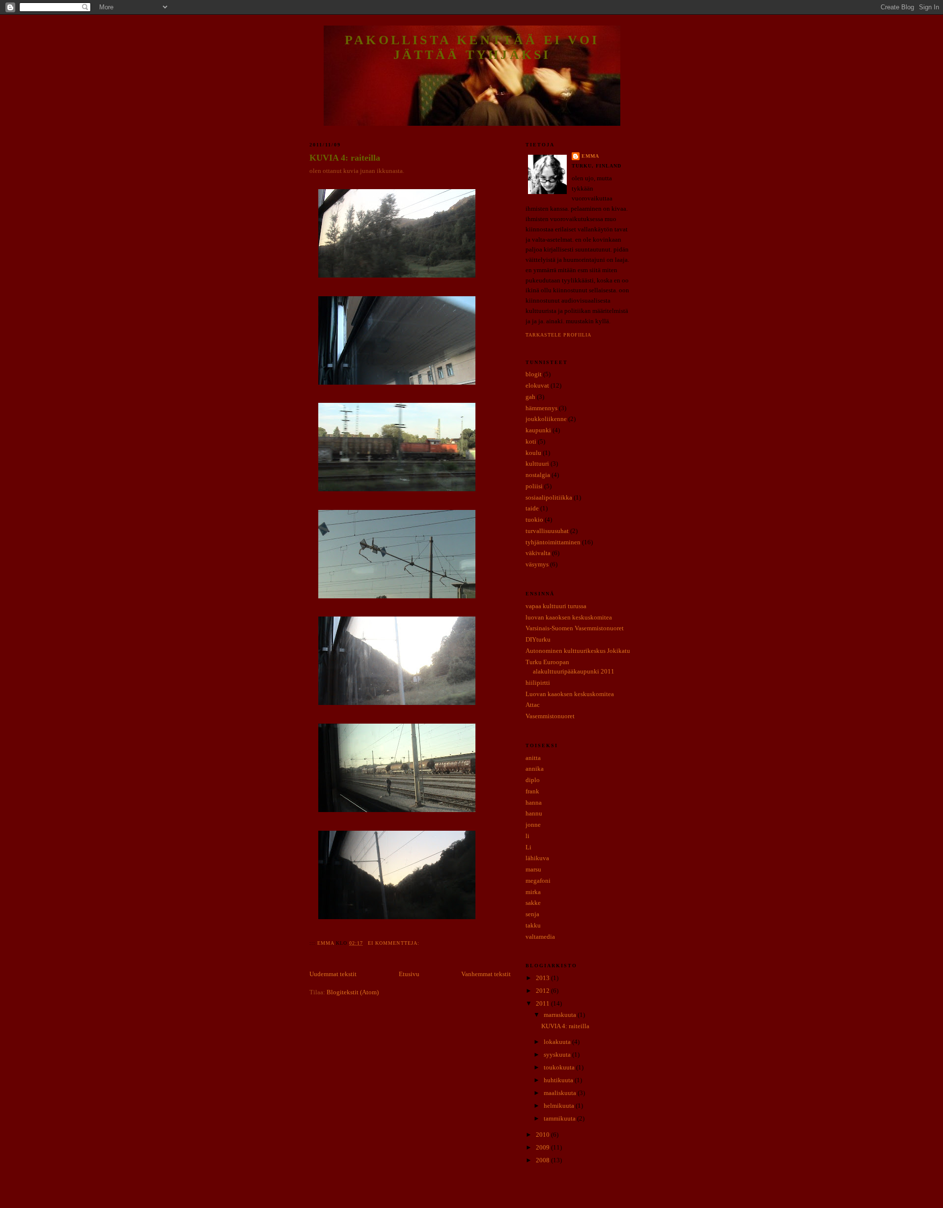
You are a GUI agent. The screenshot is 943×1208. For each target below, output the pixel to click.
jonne (533, 824)
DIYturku (538, 639)
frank (532, 791)
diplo (533, 780)
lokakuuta (558, 1041)
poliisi (534, 486)
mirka (533, 892)
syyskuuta (558, 1054)
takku (533, 925)
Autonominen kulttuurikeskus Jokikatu (578, 650)
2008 (543, 1160)
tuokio (534, 519)
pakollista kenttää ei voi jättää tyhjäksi (472, 47)
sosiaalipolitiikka (549, 497)
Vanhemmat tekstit (486, 974)
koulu (533, 452)
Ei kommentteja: (394, 943)
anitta (533, 757)
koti (531, 441)
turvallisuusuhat (547, 530)
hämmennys (541, 408)
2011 (543, 1003)
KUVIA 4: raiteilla (344, 158)
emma (590, 156)
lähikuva (537, 858)
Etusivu (409, 974)
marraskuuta (561, 1014)
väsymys (537, 564)
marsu (533, 869)
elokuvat (537, 385)
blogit (534, 374)
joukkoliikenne (546, 418)
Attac (533, 704)
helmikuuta (560, 1105)
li (527, 836)
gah (530, 396)
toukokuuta (560, 1067)
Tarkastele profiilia (558, 334)
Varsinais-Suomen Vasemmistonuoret (575, 628)
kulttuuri (537, 463)
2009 (543, 1147)
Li (528, 847)
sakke (533, 902)
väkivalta (538, 553)
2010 (543, 1134)
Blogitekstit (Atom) (353, 992)
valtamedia (540, 936)
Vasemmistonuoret (550, 716)
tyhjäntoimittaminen (553, 542)
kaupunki (538, 430)
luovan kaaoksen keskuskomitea (569, 617)
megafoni (538, 880)
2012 (543, 990)
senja (532, 914)
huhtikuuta (559, 1080)
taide (532, 508)
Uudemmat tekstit (333, 974)
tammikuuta (560, 1118)
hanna (534, 802)
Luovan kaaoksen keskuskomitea (570, 694)
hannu (534, 813)
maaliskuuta (561, 1092)
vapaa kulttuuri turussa (556, 606)
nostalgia (538, 474)
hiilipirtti (538, 682)
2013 (543, 978)
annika (535, 768)
